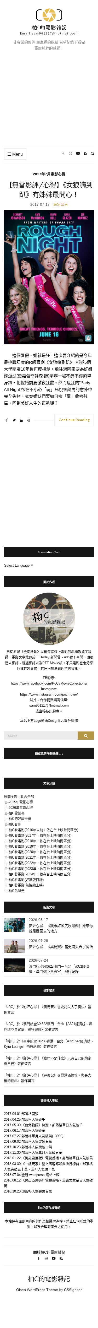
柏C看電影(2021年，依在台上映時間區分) (40, 857)
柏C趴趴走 (17, 891)
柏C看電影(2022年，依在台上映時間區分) (40, 863)
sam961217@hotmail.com (49, 705)
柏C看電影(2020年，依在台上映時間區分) (40, 852)
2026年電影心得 (21, 808)
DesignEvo (56, 721)
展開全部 (11, 797)
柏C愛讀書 (17, 813)
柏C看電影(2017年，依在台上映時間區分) (40, 835)
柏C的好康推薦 (20, 819)
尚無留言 (60, 204)
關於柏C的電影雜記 (49, 1252)
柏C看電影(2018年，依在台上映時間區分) (40, 841)
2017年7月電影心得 (49, 174)
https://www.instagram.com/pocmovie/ (49, 694)
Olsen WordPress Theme (37, 1290)
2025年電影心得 (21, 802)
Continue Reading (74, 420)
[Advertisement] (49, 102)
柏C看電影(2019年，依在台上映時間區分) (40, 846)
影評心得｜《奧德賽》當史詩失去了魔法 (61, 946)
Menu (17, 154)
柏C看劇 (15, 824)
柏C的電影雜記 (49, 1279)
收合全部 (27, 797)
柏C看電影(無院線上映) (26, 885)
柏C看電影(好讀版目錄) (26, 880)
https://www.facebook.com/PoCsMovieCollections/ (49, 683)
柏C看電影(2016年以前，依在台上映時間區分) (43, 830)
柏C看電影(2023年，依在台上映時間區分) (40, 869)
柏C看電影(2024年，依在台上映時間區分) (40, 874)
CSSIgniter (73, 1290)
